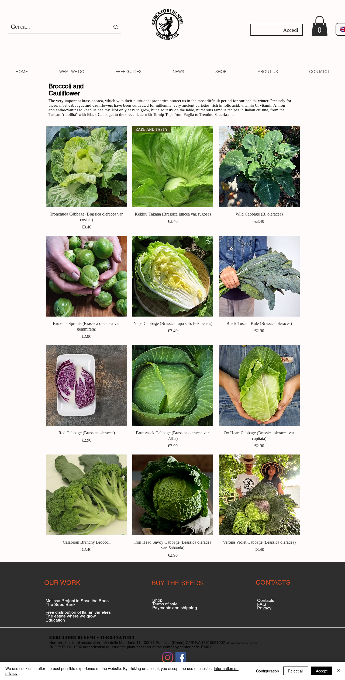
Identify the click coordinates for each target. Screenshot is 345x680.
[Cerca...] (115, 27)
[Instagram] (167, 657)
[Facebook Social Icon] (180, 657)
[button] (319, 26)
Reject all (295, 671)
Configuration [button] (267, 671)
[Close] (338, 671)
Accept (321, 671)
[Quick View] (86, 166)
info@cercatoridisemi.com (241, 642)
